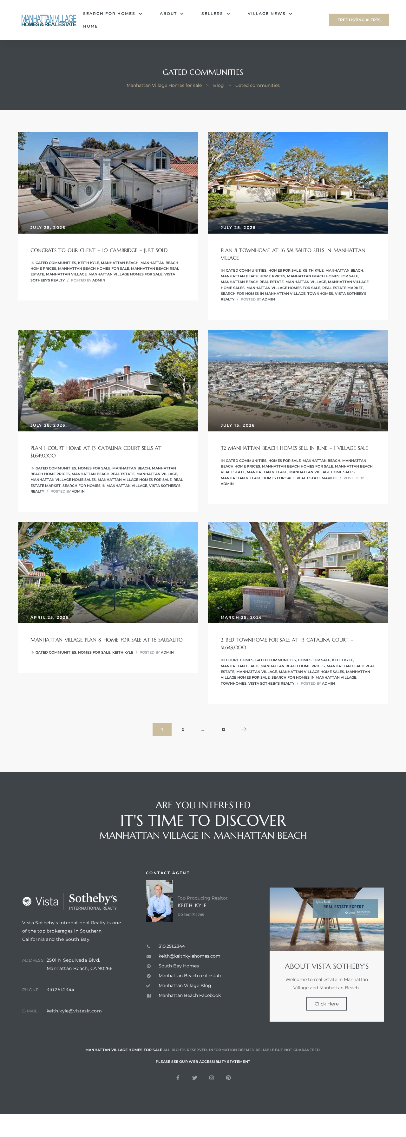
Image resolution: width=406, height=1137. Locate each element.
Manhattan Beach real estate (252, 282)
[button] (359, 20)
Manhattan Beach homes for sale (93, 268)
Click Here (327, 1004)
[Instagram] (211, 1077)
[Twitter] (194, 1077)
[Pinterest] (228, 1077)
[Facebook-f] (178, 1077)
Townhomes (320, 293)
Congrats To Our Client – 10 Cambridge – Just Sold (98, 250)
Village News (267, 13)
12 (226, 727)
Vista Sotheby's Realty (271, 683)
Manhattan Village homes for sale (125, 274)
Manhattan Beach (120, 263)
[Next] (243, 729)
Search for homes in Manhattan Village (263, 293)
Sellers (212, 13)
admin (98, 280)
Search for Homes (109, 13)
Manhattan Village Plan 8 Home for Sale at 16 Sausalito (106, 639)
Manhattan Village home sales (63, 479)
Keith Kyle (88, 263)
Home (90, 26)
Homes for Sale (284, 270)
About (168, 13)
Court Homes (239, 660)
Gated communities (56, 263)
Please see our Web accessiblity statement (203, 1061)
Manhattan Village (66, 274)
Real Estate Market (342, 288)
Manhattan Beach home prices (253, 276)
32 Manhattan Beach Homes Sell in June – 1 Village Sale (294, 448)
